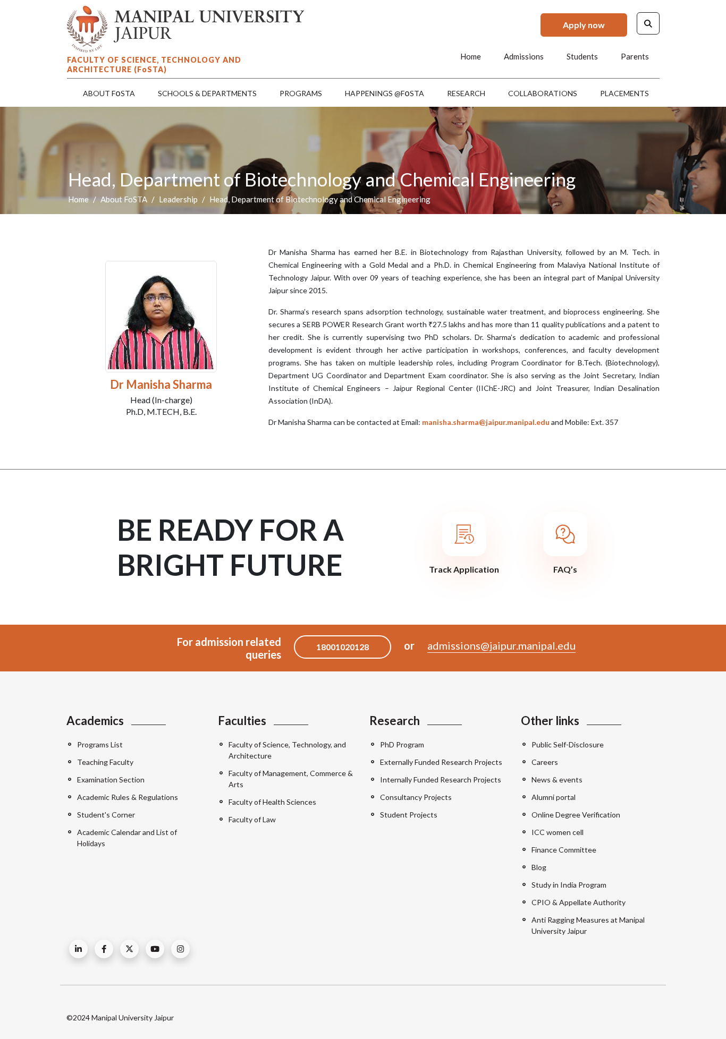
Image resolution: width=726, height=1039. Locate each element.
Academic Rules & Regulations (127, 797)
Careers (544, 762)
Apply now (584, 25)
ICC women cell (557, 832)
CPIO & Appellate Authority (578, 902)
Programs (301, 93)
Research (466, 93)
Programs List (100, 744)
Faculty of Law (252, 819)
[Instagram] (180, 949)
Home (470, 56)
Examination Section (111, 779)
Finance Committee (563, 849)
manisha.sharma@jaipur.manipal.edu (486, 422)
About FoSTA (123, 199)
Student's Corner (106, 814)
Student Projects (408, 814)
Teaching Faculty (105, 762)
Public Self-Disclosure (567, 744)
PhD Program (402, 744)
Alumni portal (553, 797)
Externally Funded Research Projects (441, 762)
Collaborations (542, 93)
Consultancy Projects (416, 797)
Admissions (524, 56)
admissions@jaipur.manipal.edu (501, 645)
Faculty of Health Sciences (272, 801)
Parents (635, 56)
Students (582, 56)
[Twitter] (129, 949)
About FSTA (109, 92)
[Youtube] (155, 949)
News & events (557, 779)
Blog (538, 867)
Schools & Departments (207, 93)
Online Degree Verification (575, 814)
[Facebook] (104, 949)
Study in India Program (568, 884)
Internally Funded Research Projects (440, 779)
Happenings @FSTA (384, 92)
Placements (624, 93)
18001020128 (342, 647)
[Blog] (78, 949)
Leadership (178, 199)
